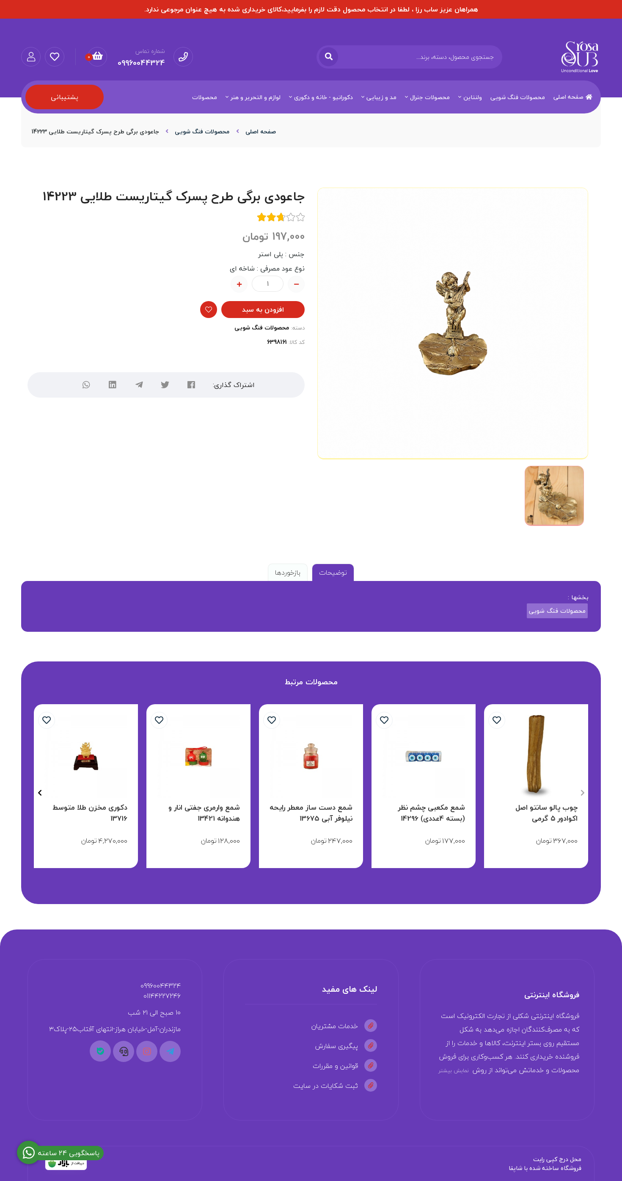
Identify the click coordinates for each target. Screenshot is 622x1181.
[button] (582, 792)
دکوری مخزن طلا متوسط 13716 (89, 813)
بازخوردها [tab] (287, 572)
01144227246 (162, 996)
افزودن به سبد (263, 309)
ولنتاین (472, 97)
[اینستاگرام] (146, 1051)
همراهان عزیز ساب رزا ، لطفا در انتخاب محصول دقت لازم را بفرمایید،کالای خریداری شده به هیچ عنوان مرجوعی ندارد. (311, 9)
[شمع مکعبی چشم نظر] (423, 756)
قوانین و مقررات (335, 1066)
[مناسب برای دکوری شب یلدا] (198, 756)
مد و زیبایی (381, 97)
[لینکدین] (112, 385)
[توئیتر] (165, 385)
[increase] (239, 284)
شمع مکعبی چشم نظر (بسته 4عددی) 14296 (431, 813)
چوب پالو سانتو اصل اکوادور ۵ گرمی (546, 813)
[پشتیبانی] (123, 1051)
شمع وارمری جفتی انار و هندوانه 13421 (204, 813)
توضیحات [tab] (333, 572)
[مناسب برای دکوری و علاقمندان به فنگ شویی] (85, 756)
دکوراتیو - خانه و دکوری (323, 97)
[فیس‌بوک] (191, 385)
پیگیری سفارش (336, 1046)
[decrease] (296, 284)
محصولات (204, 97)
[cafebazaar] (66, 1163)
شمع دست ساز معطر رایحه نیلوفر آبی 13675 (311, 813)
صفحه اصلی (568, 96)
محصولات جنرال (430, 97)
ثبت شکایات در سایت (325, 1086)
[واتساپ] (86, 385)
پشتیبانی (64, 97)
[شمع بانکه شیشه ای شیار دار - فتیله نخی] (311, 756)
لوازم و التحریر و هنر (256, 97)
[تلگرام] (139, 385)
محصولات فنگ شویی (517, 97)
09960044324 (160, 986)
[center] (328, 56)
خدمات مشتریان (334, 1026)
